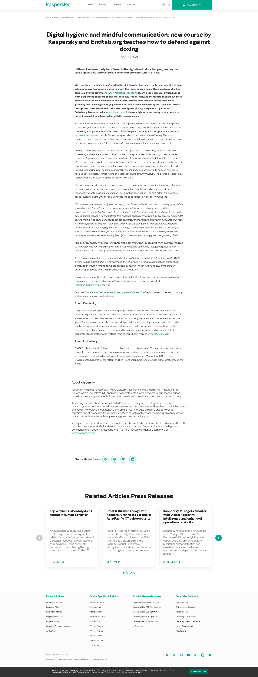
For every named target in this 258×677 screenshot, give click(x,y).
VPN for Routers (96, 640)
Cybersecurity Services (185, 607)
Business (103, 4)
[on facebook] (105, 459)
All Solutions (51, 631)
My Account (192, 5)
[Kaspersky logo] (58, 4)
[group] (72, 536)
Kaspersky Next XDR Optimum (145, 616)
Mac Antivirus (95, 607)
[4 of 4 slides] (134, 573)
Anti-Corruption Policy (64, 659)
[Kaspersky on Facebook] (167, 655)
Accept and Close (198, 671)
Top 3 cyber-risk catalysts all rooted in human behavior (71, 513)
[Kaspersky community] (203, 655)
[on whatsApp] (132, 459)
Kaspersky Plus (52, 607)
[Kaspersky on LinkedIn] (181, 655)
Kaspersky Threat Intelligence (188, 621)
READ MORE (57, 561)
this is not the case (85, 135)
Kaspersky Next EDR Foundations (147, 607)
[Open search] (169, 4)
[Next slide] (218, 538)
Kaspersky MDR (182, 612)
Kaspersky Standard (54, 602)
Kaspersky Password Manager (58, 626)
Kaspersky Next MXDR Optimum (146, 621)
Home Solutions (55, 596)
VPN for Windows (96, 626)
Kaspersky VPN (52, 621)
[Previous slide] (39, 538)
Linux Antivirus (95, 621)
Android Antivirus (96, 602)
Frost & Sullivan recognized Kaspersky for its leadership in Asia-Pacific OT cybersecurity (129, 514)
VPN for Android (96, 631)
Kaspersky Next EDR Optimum (145, 612)
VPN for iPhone (95, 636)
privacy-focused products (120, 92)
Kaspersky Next (182, 602)
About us (131, 4)
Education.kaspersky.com (88, 284)
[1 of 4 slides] (123, 573)
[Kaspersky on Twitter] (174, 655)
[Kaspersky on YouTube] (188, 655)
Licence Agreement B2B (99, 659)
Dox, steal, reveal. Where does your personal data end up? (115, 292)
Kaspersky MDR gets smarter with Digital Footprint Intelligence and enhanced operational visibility (184, 516)
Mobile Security (95, 612)
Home (90, 4)
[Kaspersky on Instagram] (195, 655)
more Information (135, 672)
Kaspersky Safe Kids (54, 616)
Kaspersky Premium (54, 612)
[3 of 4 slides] (131, 573)
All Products (138, 626)
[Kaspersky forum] (210, 655)
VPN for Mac (94, 645)
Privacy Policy (50, 659)
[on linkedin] (123, 459)
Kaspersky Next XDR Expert (187, 616)
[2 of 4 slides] (127, 573)
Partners (117, 4)
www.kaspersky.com (158, 333)
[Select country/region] (164, 4)
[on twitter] (114, 459)
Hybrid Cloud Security (185, 626)
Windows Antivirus (97, 616)
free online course (115, 112)
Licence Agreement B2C (82, 659)
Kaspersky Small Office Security (146, 602)
